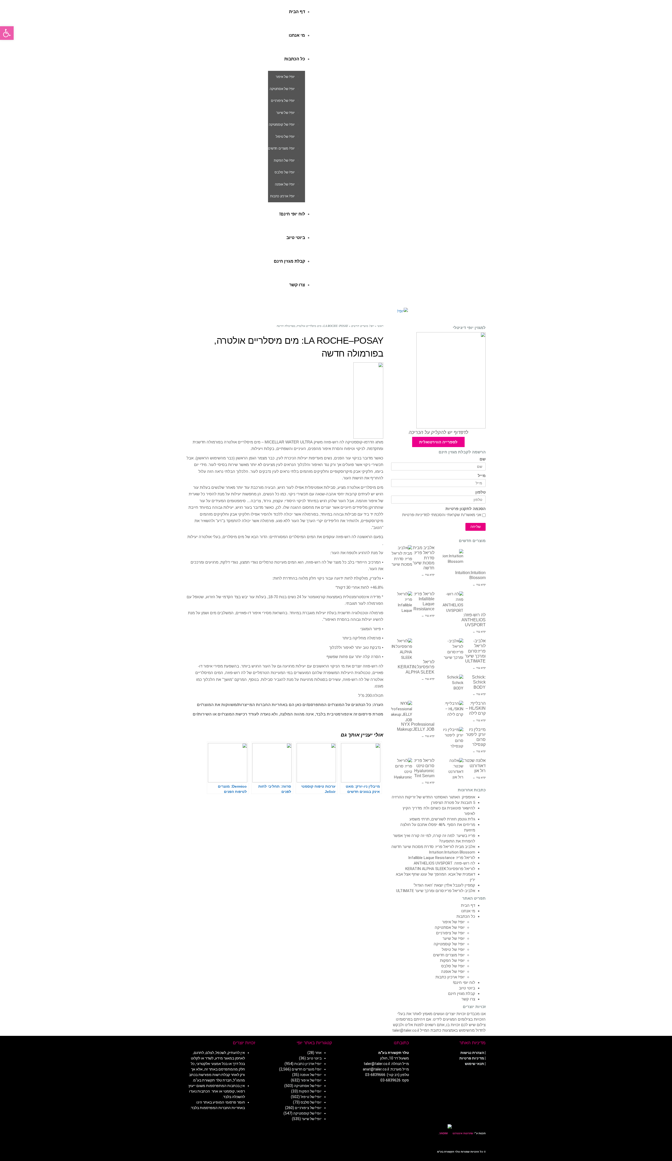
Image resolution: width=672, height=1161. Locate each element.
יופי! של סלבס (453, 966)
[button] (7, 33)
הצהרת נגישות (472, 1053)
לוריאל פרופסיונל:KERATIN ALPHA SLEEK (416, 667)
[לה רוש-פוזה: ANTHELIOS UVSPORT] (452, 601)
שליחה (475, 527)
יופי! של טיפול (453, 949)
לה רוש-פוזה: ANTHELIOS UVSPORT (473, 620)
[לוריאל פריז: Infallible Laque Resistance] (401, 601)
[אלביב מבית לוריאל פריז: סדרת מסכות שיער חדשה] (401, 555)
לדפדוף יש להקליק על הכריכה (438, 432)
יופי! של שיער (454, 938)
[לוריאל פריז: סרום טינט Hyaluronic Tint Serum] (401, 768)
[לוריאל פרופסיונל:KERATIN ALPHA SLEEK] (401, 648)
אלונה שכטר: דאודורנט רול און (474, 765)
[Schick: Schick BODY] (452, 685)
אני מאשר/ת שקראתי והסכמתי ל (441, 514)
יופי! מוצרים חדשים (449, 955)
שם (483, 459)
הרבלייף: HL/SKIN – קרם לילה (476, 708)
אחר (318, 1053)
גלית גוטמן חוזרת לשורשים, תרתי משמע (442, 819)
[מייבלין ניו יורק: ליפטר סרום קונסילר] (452, 737)
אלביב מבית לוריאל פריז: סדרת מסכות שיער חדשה (433, 846)
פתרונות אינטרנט (462, 1133)
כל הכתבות (465, 916)
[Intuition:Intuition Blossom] (452, 559)
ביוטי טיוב (467, 988)
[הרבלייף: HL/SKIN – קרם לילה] (452, 711)
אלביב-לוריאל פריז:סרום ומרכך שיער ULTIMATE (475, 651)
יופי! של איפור (453, 922)
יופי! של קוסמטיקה (449, 944)
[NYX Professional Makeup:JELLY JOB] (401, 711)
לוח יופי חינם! (464, 982)
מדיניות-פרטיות (415, 514)
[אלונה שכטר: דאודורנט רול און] (452, 768)
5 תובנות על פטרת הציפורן (453, 802)
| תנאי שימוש (475, 1064)
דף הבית (468, 905)
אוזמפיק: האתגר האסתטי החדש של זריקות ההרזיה (433, 797)
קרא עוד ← (427, 574)
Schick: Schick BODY (479, 682)
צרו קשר (468, 999)
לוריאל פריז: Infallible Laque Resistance (441, 857)
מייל (482, 476)
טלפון (480, 492)
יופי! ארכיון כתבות (450, 977)
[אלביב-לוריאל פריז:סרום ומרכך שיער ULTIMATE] (452, 648)
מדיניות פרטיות (471, 1058)
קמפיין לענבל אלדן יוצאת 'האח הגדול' (444, 885)
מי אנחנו (468, 911)
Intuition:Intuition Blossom (452, 852)
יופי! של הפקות (452, 960)
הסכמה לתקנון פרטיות (465, 509)
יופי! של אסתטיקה (450, 927)
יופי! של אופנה (453, 971)
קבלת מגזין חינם (461, 993)
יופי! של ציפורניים (450, 933)
